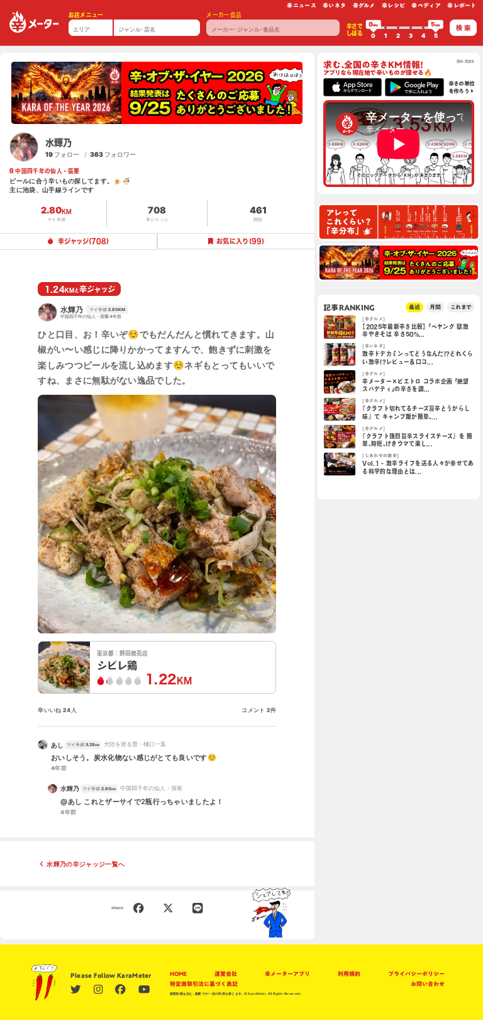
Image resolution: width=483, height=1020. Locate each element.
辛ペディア (426, 5)
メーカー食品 (224, 15)
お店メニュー (86, 15)
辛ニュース (301, 5)
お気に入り (240, 241)
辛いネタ (334, 5)
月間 (435, 307)
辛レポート (462, 5)
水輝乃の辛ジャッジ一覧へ (86, 864)
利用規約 (349, 974)
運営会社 (225, 974)
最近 (414, 307)
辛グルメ (364, 5)
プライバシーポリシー (416, 974)
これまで (460, 307)
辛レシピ (393, 5)
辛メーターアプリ (287, 974)
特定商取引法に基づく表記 (204, 984)
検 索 (463, 28)
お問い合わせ (428, 984)
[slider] (373, 27)
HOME (178, 974)
